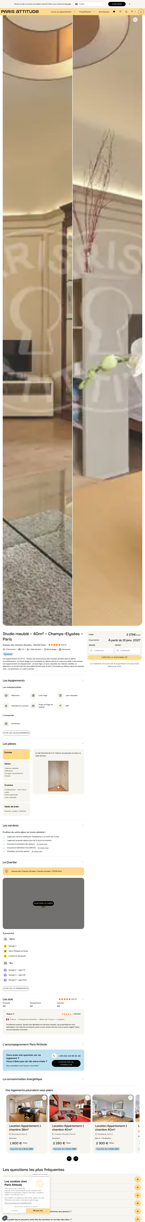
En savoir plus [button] (42, 844)
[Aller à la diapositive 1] (58, 787)
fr (132, 12)
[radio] (63, 1014)
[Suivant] (138, 321)
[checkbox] (135, 19)
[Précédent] (6, 321)
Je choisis (14, 1210)
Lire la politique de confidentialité (18, 1203)
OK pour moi (38, 1210)
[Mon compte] (141, 11)
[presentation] (63, 11)
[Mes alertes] (120, 12)
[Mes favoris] (114, 12)
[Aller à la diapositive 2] (28, 1117)
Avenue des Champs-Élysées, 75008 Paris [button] (24, 644)
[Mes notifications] (126, 12)
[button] (4, 1218)
